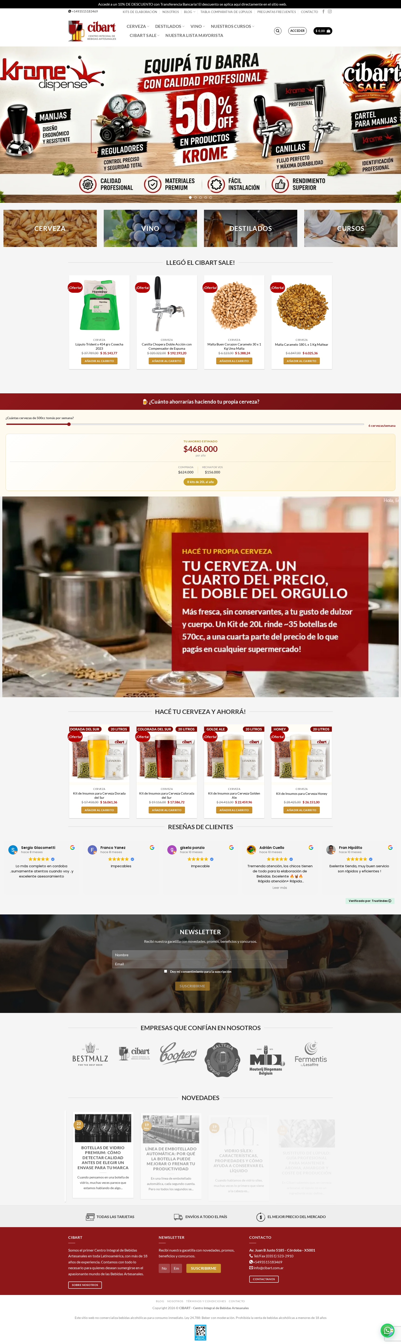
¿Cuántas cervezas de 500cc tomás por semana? (40, 418)
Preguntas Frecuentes (276, 12)
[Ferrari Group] (266, 1053)
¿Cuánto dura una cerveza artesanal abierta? (167, 1151)
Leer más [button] (280, 888)
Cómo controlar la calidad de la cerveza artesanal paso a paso (98, 1154)
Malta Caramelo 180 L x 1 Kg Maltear (301, 344)
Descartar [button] (295, 4)
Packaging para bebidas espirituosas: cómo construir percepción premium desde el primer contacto (302, 1159)
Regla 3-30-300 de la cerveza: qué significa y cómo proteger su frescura (234, 1154)
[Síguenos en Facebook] (323, 12)
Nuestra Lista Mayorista (194, 35)
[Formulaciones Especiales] (310, 1053)
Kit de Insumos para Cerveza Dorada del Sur (99, 795)
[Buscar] (277, 31)
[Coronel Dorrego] (134, 1060)
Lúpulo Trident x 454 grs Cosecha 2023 (99, 346)
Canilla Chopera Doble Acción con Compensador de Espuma (167, 346)
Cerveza (136, 26)
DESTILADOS (250, 228)
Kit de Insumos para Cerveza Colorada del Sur (166, 795)
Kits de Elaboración (140, 12)
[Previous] (14, 124)
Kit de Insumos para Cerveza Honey (301, 793)
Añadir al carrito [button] (99, 360)
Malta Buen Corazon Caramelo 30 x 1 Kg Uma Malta (234, 346)
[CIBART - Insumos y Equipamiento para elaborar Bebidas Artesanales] (94, 31)
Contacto (309, 12)
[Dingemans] (178, 1060)
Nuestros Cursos (231, 26)
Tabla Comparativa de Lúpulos (226, 12)
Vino (196, 26)
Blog (188, 12)
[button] (297, 31)
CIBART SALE (143, 35)
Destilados (168, 26)
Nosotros (170, 12)
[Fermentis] (222, 1053)
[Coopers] (90, 1053)
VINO (150, 228)
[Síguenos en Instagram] (330, 12)
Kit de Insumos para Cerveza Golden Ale (234, 795)
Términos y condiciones (206, 1301)
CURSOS (350, 228)
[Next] (387, 124)
